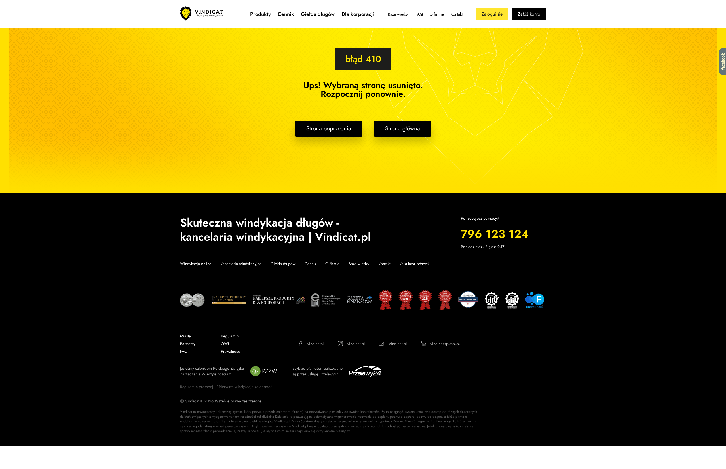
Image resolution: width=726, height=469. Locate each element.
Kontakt (457, 14)
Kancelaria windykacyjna (240, 264)
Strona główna (402, 128)
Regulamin (230, 336)
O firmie (437, 14)
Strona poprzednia (328, 128)
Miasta (185, 336)
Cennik (286, 14)
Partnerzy (187, 344)
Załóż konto (529, 14)
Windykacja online (195, 264)
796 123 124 (495, 234)
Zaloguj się (492, 14)
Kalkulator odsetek (414, 264)
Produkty (260, 14)
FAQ (419, 14)
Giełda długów (318, 14)
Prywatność (230, 351)
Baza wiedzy (398, 14)
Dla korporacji (357, 14)
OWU (226, 344)
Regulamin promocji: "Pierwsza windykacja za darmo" (226, 387)
